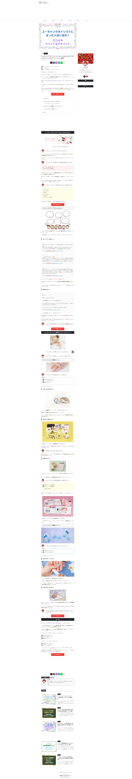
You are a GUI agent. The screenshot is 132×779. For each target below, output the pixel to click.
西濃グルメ (53, 20)
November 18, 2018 (59, 250)
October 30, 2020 (56, 309)
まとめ (44, 112)
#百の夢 (43, 295)
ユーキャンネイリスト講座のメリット (50, 108)
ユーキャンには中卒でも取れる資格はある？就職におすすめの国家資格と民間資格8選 (65, 758)
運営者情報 (61, 772)
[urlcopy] (64, 63)
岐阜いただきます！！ (44, 2)
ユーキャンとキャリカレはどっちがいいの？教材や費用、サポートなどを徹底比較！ (64, 697)
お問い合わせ (70, 772)
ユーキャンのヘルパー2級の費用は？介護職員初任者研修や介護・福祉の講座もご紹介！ (65, 725)
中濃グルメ (62, 20)
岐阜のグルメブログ (66, 774)
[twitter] (51, 63)
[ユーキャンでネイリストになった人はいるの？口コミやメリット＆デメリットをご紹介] (59, 63)
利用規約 (65, 772)
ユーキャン (44, 687)
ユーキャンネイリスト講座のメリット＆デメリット (52, 106)
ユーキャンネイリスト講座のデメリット (51, 109)
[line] (62, 63)
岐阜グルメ (45, 20)
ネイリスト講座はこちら (57, 94)
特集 (86, 20)
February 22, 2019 (59, 263)
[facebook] (54, 63)
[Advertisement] (66, 12)
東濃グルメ (70, 20)
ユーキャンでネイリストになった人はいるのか (51, 101)
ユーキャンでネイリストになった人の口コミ (52, 103)
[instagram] (87, 76)
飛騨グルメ (78, 20)
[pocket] (56, 63)
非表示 (48, 98)
